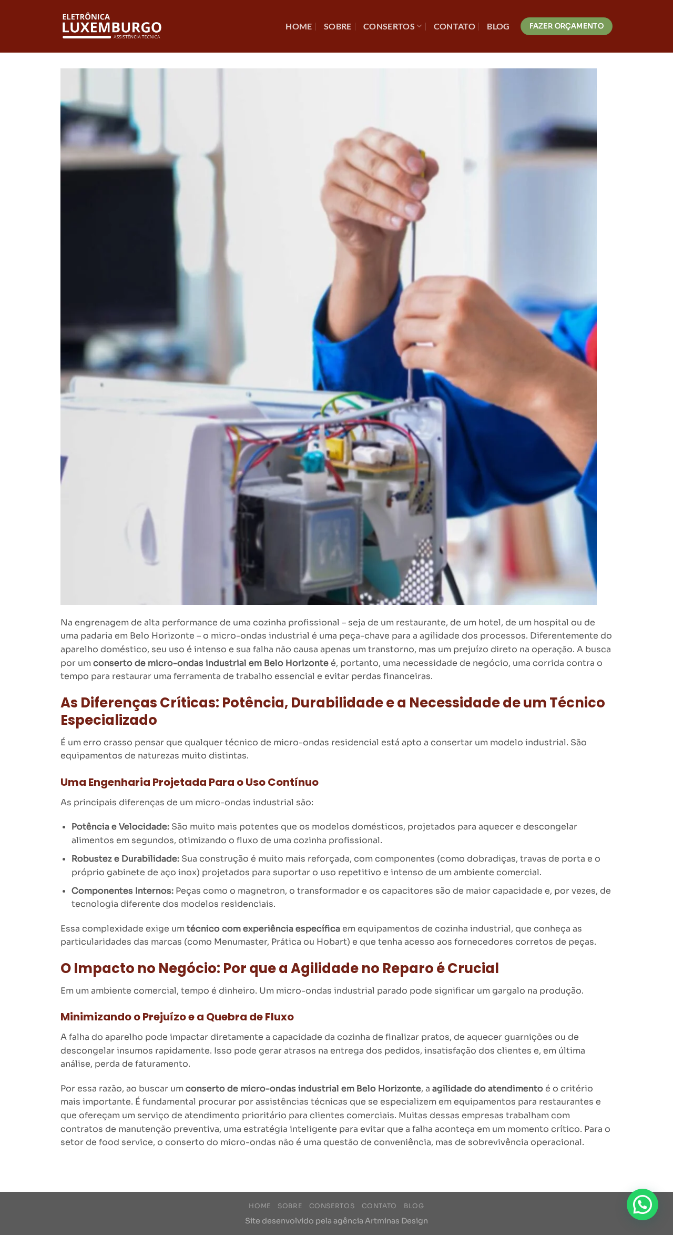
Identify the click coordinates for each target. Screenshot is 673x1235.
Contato (454, 26)
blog (498, 26)
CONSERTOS (389, 26)
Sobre (338, 26)
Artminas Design (396, 1221)
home (298, 26)
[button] (642, 1204)
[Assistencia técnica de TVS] (113, 26)
